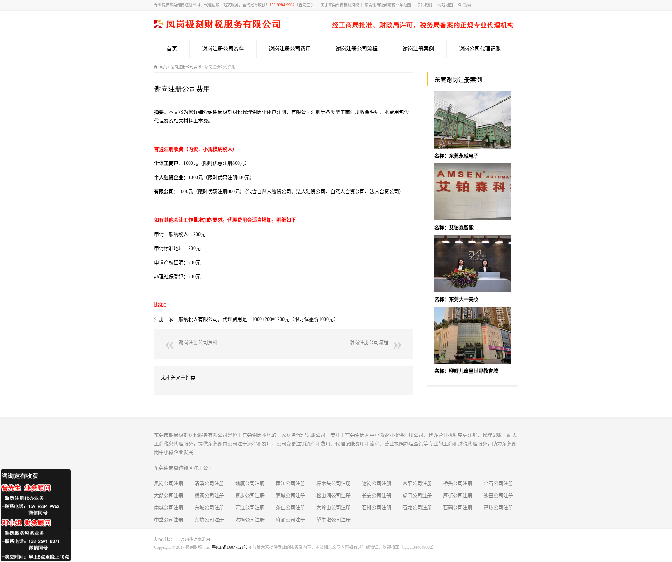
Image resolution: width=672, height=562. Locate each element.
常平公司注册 (417, 483)
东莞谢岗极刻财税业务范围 (388, 5)
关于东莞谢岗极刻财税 (340, 5)
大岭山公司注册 (333, 507)
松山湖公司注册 (333, 495)
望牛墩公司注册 (333, 519)
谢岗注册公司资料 (223, 48)
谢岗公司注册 (376, 483)
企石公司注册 (498, 483)
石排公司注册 (376, 507)
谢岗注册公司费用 (290, 48)
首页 (172, 48)
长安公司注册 (376, 495)
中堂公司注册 (168, 519)
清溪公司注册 (209, 483)
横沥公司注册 (209, 495)
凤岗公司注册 (168, 483)
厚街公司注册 (457, 495)
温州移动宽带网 (195, 539)
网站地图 (445, 5)
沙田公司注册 (498, 495)
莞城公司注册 (290, 495)
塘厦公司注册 (250, 483)
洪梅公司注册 (250, 519)
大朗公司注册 (168, 495)
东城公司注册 (209, 507)
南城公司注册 (168, 507)
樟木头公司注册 (333, 483)
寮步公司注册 (250, 495)
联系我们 (424, 5)
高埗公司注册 (498, 507)
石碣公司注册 (457, 507)
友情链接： (164, 539)
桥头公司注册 (457, 483)
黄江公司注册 (290, 483)
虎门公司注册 (417, 495)
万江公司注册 (250, 507)
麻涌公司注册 (290, 519)
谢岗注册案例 (418, 48)
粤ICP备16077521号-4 (231, 547)
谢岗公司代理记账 (480, 48)
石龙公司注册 (417, 507)
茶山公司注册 (290, 507)
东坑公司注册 (209, 519)
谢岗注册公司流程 (357, 48)
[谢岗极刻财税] (334, 26)
